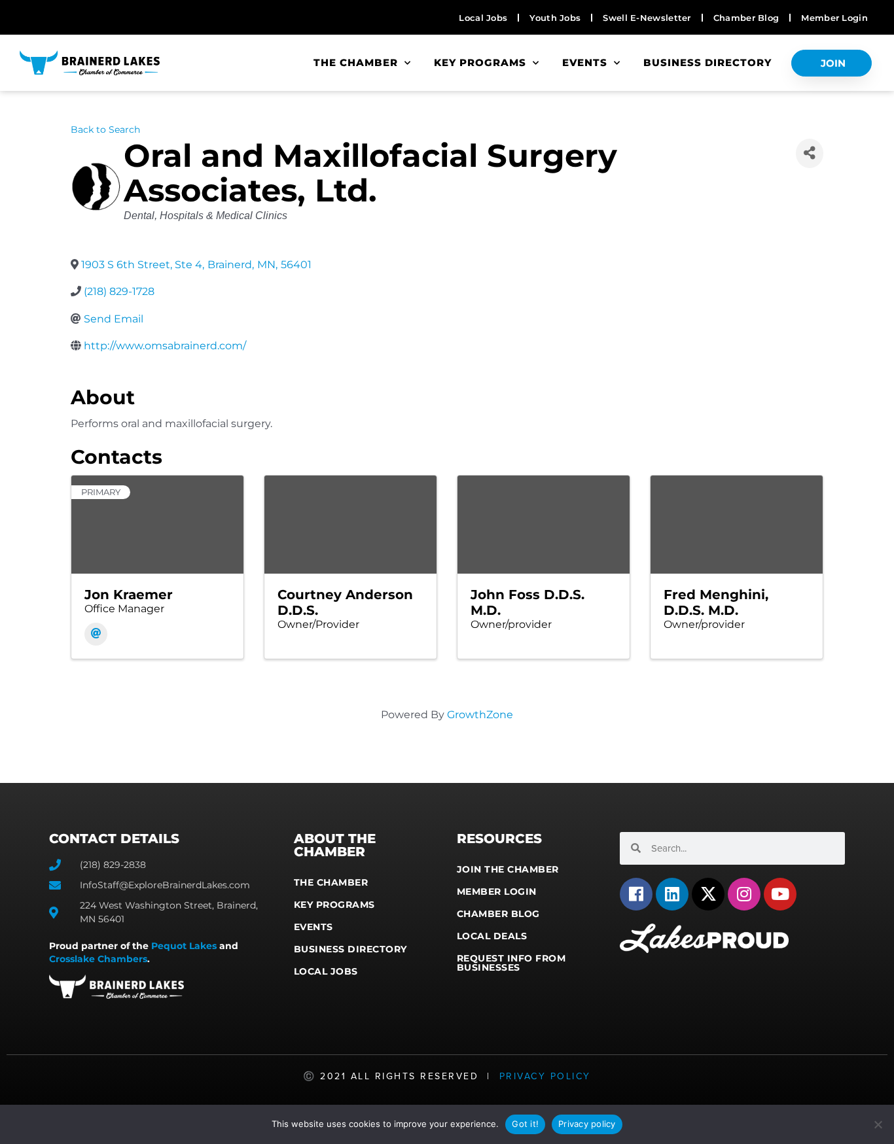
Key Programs (480, 62)
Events (584, 62)
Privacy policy (587, 1123)
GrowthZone (480, 714)
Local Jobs (326, 971)
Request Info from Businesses (511, 962)
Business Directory (707, 62)
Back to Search (105, 129)
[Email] (95, 634)
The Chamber (355, 62)
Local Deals (492, 936)
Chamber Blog (498, 914)
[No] (877, 1124)
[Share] (809, 153)
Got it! (525, 1123)
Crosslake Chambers (98, 959)
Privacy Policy (545, 1076)
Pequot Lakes (184, 946)
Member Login (497, 891)
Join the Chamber (508, 869)
